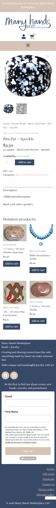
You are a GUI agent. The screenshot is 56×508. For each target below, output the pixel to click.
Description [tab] (10, 190)
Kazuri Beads (19, 123)
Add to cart (24, 162)
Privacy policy (46, 489)
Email (8, 396)
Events (50, 469)
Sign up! (28, 451)
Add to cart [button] (11, 263)
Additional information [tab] (16, 196)
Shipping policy (45, 494)
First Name (11, 412)
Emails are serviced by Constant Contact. (21, 442)
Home (6, 123)
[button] (28, 45)
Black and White (36, 123)
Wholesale (48, 479)
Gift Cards (48, 474)
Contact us (48, 484)
